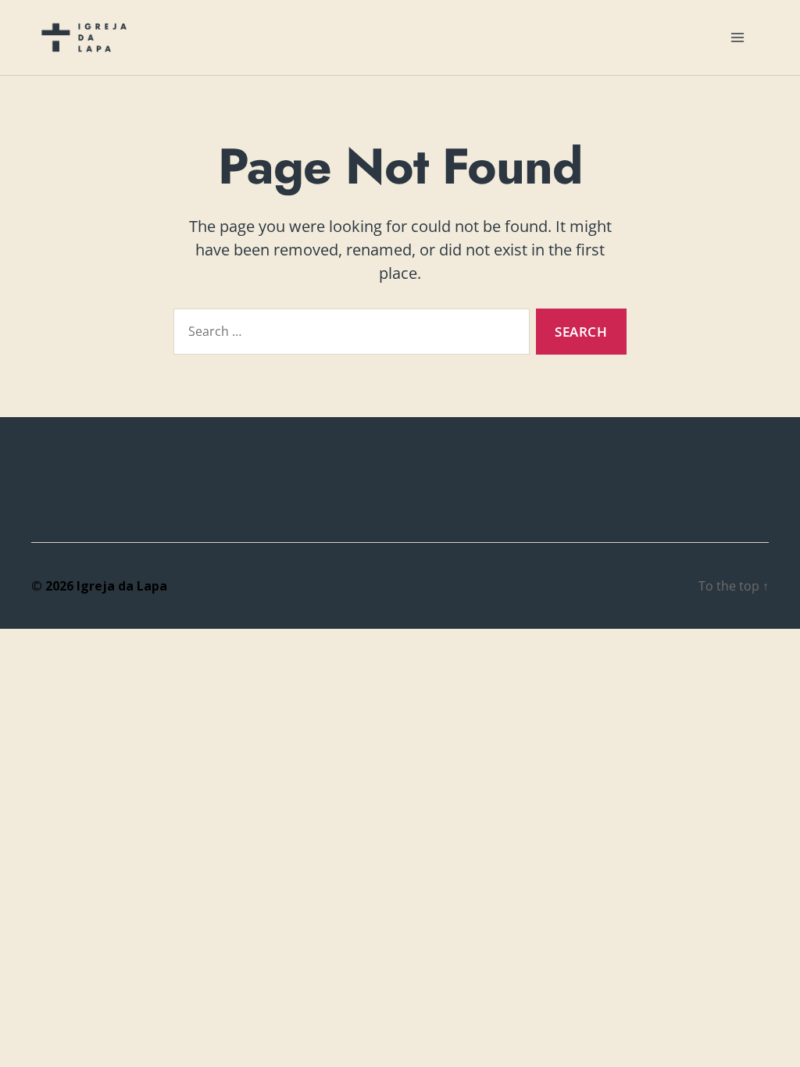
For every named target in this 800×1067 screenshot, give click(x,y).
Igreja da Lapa (122, 585)
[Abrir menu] (737, 37)
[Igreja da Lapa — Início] (84, 37)
